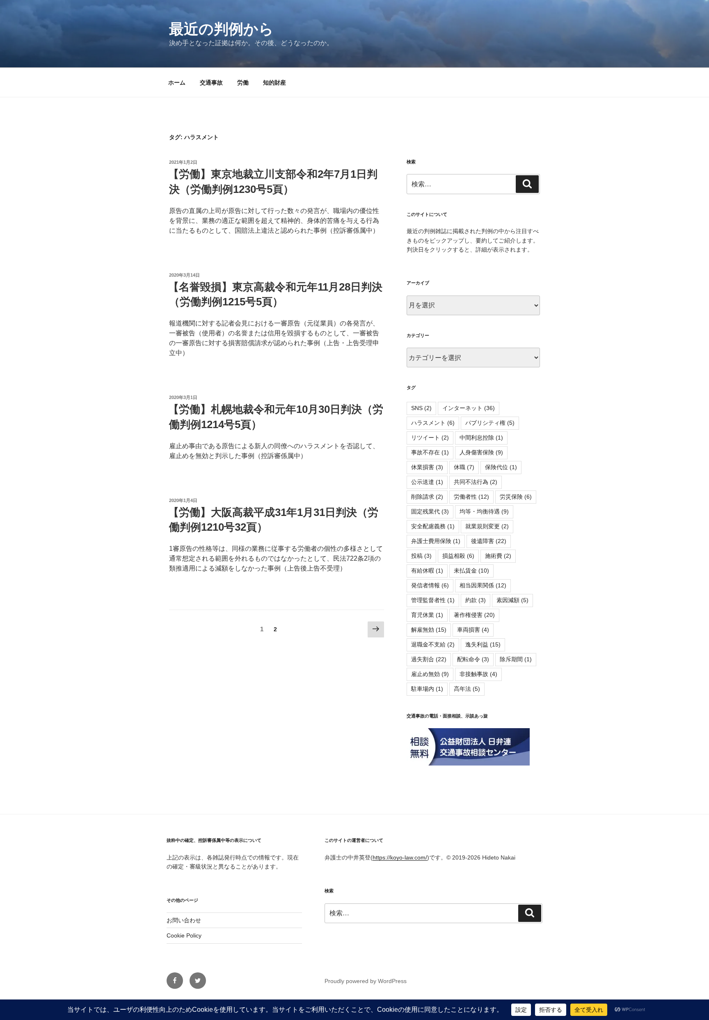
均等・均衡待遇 (484, 511)
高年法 (467, 688)
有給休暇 (427, 570)
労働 (243, 82)
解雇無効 (428, 629)
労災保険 (516, 496)
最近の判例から (221, 29)
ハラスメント (433, 422)
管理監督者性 (433, 600)
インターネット (468, 408)
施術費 (498, 555)
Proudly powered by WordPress (366, 981)
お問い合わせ (184, 920)
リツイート (430, 437)
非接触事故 (478, 674)
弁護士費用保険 (435, 541)
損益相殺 (458, 555)
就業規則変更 (487, 526)
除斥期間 (516, 659)
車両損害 (473, 629)
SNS (421, 408)
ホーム (176, 82)
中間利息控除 (481, 437)
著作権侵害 (474, 615)
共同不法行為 (475, 482)
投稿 (421, 555)
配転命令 (473, 659)
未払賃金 (471, 570)
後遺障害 (488, 541)
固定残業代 (430, 511)
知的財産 (274, 82)
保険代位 (501, 467)
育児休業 (427, 615)
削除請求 (427, 496)
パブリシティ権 (490, 422)
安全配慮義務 (433, 526)
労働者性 (471, 496)
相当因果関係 (483, 585)
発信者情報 (430, 585)
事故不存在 (430, 452)
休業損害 (427, 467)
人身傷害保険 (481, 452)
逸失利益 (483, 644)
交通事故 (211, 82)
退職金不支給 (433, 644)
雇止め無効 (430, 674)
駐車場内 (427, 688)
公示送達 (427, 482)
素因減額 (512, 600)
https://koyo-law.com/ (400, 857)
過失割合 (428, 659)
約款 (475, 600)
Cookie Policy (184, 935)
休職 (464, 467)
